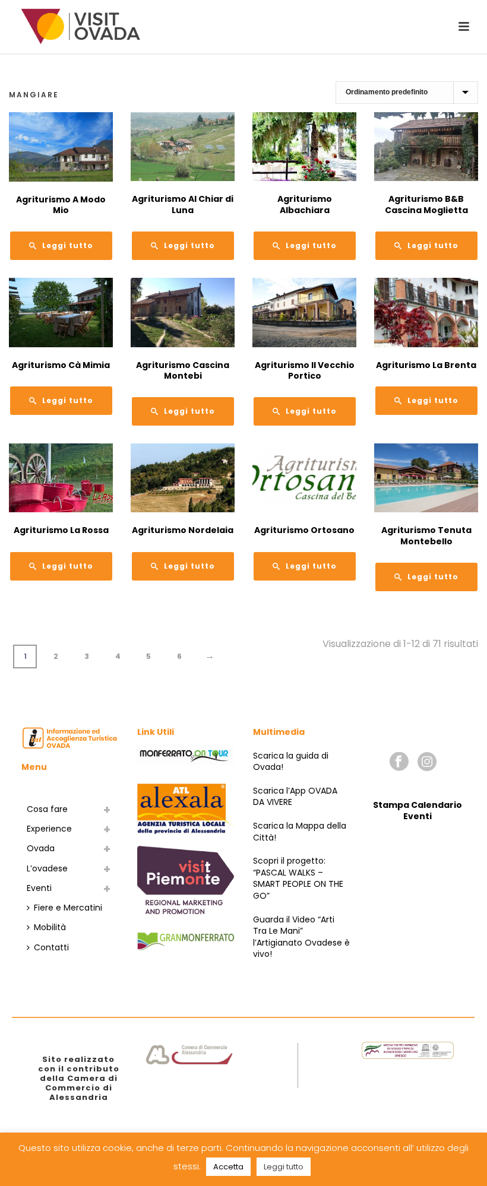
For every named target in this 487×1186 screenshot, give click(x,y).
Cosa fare (47, 809)
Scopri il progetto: (289, 861)
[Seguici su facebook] (399, 762)
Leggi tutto (283, 1166)
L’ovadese (47, 868)
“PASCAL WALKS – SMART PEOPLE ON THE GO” (298, 884)
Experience (49, 829)
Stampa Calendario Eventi (417, 811)
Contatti (51, 947)
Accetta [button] (228, 1166)
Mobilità (50, 927)
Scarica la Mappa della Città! (299, 831)
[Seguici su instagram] (427, 762)
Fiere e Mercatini (68, 908)
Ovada (41, 848)
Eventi (39, 888)
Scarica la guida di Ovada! (290, 761)
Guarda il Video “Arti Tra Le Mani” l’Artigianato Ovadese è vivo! (301, 937)
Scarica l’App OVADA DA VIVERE (295, 796)
